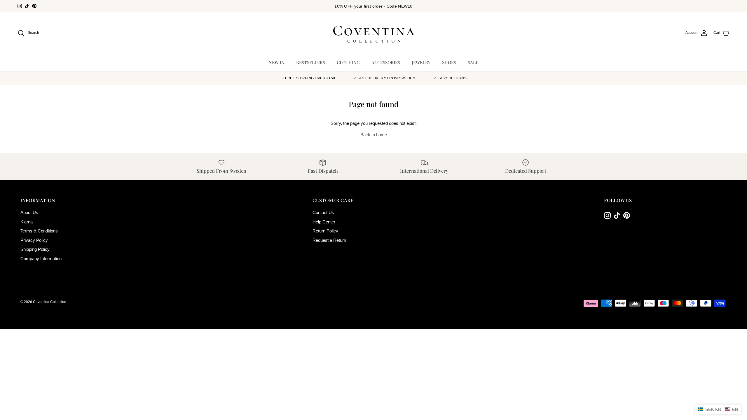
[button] (718, 409)
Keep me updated (373, 241)
